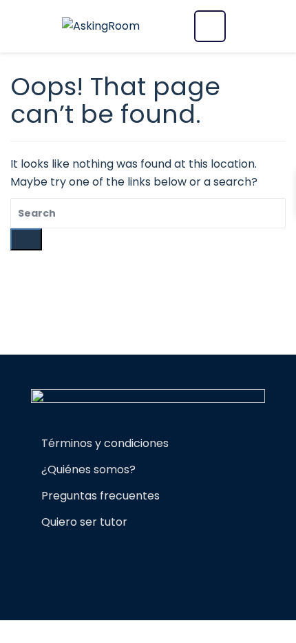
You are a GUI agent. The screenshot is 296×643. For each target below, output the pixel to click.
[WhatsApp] (153, 561)
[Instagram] (130, 561)
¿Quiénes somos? (88, 469)
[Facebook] (106, 561)
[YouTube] (189, 561)
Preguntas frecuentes (100, 496)
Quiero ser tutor (84, 522)
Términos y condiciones (105, 443)
